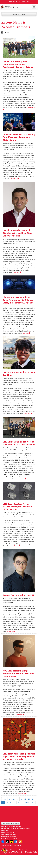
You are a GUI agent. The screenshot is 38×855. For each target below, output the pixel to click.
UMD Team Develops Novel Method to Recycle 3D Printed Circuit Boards (17, 506)
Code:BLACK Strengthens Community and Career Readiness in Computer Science (18, 64)
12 (25, 799)
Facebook (2, 841)
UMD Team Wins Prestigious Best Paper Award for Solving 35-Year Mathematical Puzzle (19, 756)
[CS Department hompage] (19, 850)
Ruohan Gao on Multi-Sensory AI (18, 595)
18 (14, 802)
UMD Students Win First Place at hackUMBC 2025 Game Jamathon (19, 443)
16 (7, 802)
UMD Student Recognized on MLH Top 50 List (19, 373)
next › (27, 802)
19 (18, 802)
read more (14, 178)
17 (11, 802)
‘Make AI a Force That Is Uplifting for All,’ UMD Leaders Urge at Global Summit (19, 137)
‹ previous (12, 799)
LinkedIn (15, 841)
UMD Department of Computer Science (15, 7)
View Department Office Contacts (10, 823)
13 (29, 799)
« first (4, 799)
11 (21, 799)
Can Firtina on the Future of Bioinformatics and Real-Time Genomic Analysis (17, 233)
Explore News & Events (19, 14)
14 (32, 799)
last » (32, 802)
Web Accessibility (6, 845)
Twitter (7, 841)
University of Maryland (19, 2)
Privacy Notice (17, 845)
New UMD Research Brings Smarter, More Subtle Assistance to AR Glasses (18, 673)
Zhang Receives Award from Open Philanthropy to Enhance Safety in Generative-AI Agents (18, 300)
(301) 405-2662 (13, 838)
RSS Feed (20, 841)
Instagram (11, 841)
